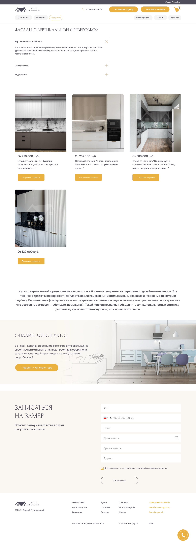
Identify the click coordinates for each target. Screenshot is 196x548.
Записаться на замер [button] (159, 502)
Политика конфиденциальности (88, 523)
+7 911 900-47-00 (94, 9)
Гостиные (105, 507)
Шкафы (122, 512)
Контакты (77, 512)
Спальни (123, 502)
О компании (78, 502)
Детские (105, 512)
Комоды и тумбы (127, 507)
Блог (151, 523)
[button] (155, 9)
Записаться (119, 480)
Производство (79, 507)
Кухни (104, 502)
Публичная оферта (128, 523)
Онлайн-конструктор (159, 507)
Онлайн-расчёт (156, 512)
